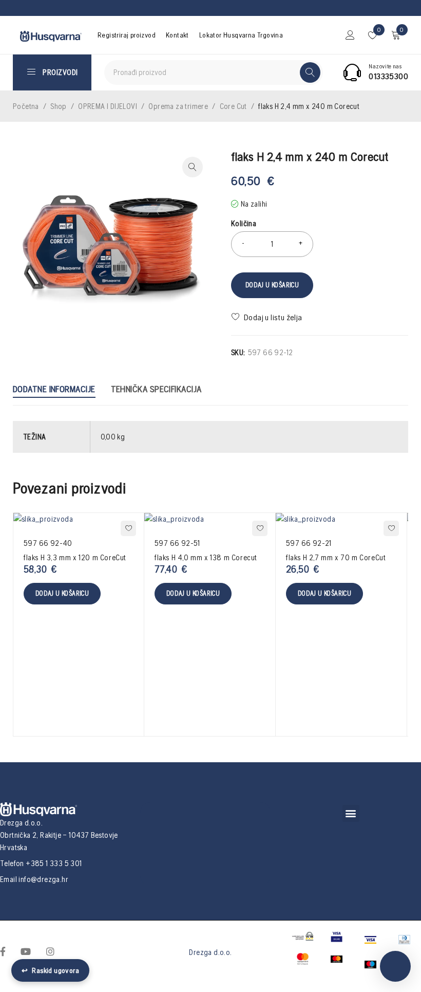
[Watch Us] (26, 951)
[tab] (54, 390)
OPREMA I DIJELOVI (107, 106)
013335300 (388, 76)
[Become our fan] (3, 951)
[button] (350, 813)
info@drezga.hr (43, 879)
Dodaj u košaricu (272, 285)
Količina (243, 223)
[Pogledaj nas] (50, 951)
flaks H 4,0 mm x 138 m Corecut (206, 557)
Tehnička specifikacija (156, 388)
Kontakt (177, 35)
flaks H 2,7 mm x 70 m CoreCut (336, 557)
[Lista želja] (267, 317)
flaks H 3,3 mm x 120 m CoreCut (75, 557)
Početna (26, 106)
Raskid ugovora (50, 970)
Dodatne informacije (54, 388)
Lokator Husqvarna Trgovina (241, 35)
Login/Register (350, 35)
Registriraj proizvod (127, 35)
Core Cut (233, 106)
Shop (58, 106)
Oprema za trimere (178, 106)
